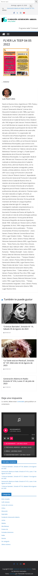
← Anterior (5, 82)
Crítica (3, 508)
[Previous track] (4, 438)
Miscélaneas (5, 526)
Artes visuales (5, 499)
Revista (3, 538)
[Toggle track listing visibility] (32, 438)
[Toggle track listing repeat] (11, 438)
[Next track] (8, 438)
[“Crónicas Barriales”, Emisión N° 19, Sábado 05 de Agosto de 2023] (19, 305)
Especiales (4, 514)
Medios (3, 523)
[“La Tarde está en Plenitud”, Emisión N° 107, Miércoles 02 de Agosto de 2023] (19, 341)
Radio (3, 535)
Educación (4, 511)
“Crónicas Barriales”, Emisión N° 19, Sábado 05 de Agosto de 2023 (18, 327)
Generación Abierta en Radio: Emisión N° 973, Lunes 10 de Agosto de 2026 (20, 9)
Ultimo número (6, 544)
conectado (20, 402)
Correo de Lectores (7, 505)
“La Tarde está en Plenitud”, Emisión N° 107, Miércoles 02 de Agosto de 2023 (18, 363)
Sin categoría (5, 541)
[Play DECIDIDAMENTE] (5, 430)
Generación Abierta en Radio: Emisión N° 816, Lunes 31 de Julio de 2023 (18, 381)
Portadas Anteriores (7, 532)
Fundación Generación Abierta (10, 517)
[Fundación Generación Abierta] (3, 34)
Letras (3, 520)
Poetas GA (4, 529)
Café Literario (5, 502)
